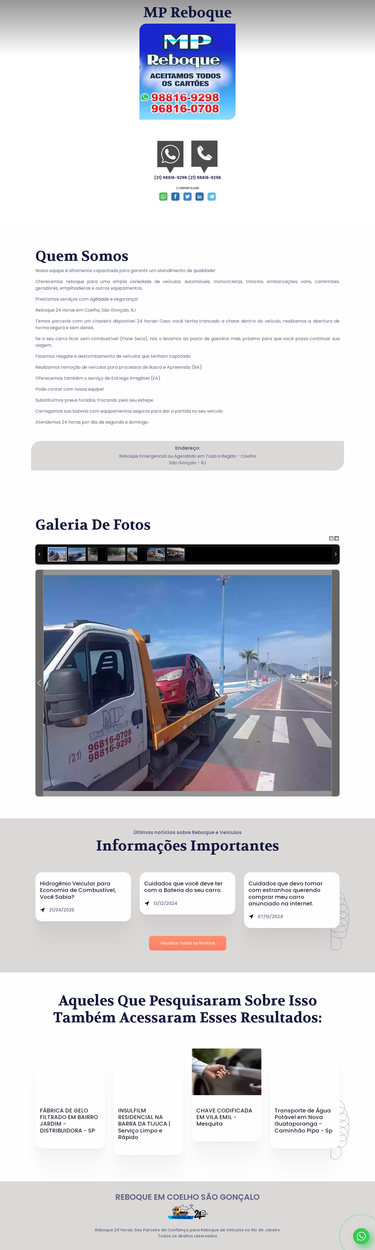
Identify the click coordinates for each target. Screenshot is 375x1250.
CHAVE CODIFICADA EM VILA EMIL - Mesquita (224, 1117)
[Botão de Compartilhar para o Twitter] (187, 196)
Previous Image (39, 683)
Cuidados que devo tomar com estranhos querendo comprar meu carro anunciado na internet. (285, 893)
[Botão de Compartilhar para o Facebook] (175, 196)
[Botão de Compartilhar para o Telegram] (212, 196)
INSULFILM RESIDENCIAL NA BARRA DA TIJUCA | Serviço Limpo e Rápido (144, 1124)
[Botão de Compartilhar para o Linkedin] (199, 196)
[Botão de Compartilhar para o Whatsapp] (163, 196)
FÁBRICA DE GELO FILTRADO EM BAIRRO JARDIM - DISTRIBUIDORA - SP (69, 1120)
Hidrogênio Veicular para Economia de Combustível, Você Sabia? (78, 890)
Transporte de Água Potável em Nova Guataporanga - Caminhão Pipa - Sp (303, 1120)
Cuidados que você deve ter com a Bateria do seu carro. (183, 887)
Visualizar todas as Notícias (187, 943)
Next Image (336, 683)
